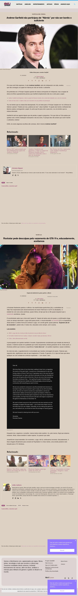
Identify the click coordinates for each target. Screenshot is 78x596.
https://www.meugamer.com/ (17, 170)
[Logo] (7, 4)
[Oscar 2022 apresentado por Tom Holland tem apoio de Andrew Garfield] (17, 141)
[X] (32, 80)
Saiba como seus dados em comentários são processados (33, 223)
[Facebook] (28, 80)
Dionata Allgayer (40, 76)
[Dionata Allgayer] (7, 171)
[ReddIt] (46, 80)
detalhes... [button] (53, 586)
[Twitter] (68, 578)
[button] (74, 4)
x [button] (75, 581)
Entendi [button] (62, 590)
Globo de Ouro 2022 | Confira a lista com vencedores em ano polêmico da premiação (29, 100)
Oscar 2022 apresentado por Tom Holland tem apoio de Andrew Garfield (16, 150)
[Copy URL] (49, 80)
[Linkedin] (42, 80)
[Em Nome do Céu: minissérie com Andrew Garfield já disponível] (60, 141)
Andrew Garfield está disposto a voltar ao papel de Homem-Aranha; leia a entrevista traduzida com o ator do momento (37, 98)
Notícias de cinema (38, 14)
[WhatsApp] (39, 80)
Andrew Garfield (9, 182)
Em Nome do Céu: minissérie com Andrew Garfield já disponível (60, 150)
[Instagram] (15, 175)
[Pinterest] (35, 80)
